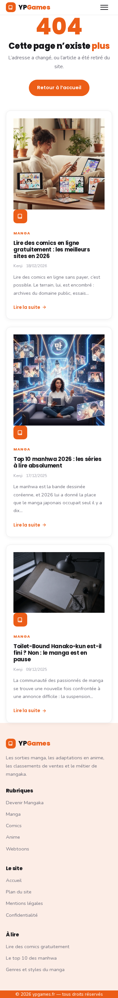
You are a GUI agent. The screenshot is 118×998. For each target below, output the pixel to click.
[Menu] (105, 7)
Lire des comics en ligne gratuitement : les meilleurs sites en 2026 (51, 249)
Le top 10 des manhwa (31, 958)
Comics (14, 825)
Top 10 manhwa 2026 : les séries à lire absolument (57, 462)
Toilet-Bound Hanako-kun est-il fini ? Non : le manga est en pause (57, 652)
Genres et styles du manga (35, 969)
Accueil (14, 880)
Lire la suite (26, 307)
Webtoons (17, 849)
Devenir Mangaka (25, 802)
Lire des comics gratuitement (37, 946)
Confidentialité (22, 915)
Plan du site (18, 891)
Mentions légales (24, 903)
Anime (13, 837)
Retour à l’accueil (59, 87)
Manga (21, 233)
